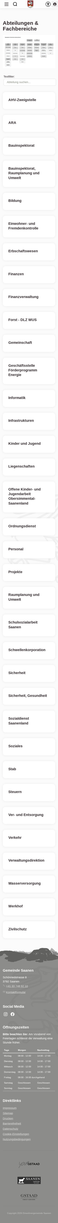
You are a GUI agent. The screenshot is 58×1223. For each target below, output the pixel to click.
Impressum (10, 1108)
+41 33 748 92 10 (17, 986)
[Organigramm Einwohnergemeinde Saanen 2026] (29, 51)
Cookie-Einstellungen (16, 1134)
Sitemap (8, 1113)
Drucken (8, 1118)
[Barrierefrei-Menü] (48, 4)
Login (55, 4)
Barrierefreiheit (12, 1123)
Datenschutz (10, 1128)
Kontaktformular (16, 992)
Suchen (15, 4)
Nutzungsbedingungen (17, 1139)
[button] (6, 4)
